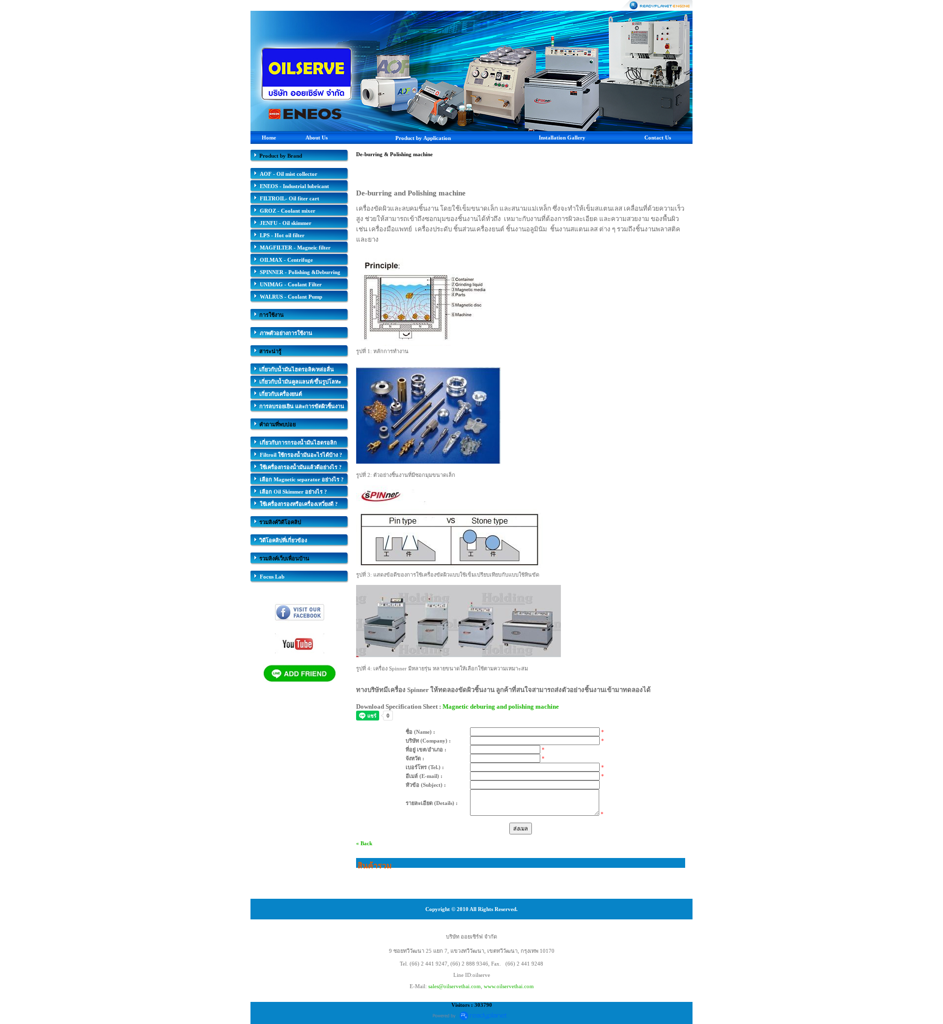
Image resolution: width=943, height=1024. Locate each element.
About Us (316, 137)
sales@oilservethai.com (454, 986)
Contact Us (657, 137)
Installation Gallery (562, 137)
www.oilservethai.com (509, 986)
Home (269, 137)
